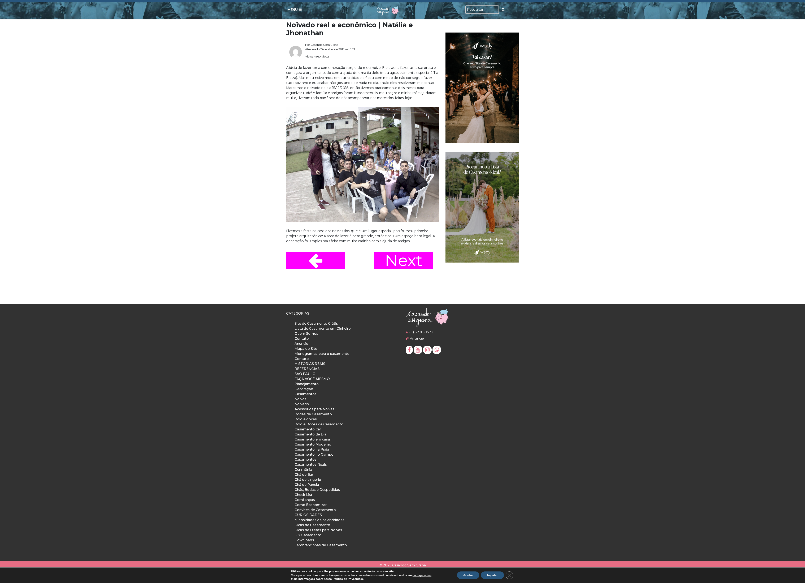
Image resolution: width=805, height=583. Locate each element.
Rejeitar (492, 575)
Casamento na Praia (312, 449)
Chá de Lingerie (308, 480)
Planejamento (307, 384)
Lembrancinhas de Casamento (321, 545)
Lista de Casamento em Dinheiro (323, 329)
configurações (422, 575)
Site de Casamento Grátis (316, 323)
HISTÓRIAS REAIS (310, 364)
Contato (302, 339)
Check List (303, 495)
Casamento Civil (308, 429)
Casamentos (306, 394)
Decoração (304, 389)
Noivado (302, 404)
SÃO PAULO (305, 374)
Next (403, 260)
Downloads (304, 540)
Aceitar (468, 575)
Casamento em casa (312, 439)
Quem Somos (306, 334)
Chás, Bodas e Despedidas (317, 490)
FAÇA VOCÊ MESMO (312, 379)
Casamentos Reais (311, 465)
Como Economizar (311, 505)
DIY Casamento (308, 535)
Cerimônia (303, 470)
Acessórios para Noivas (314, 409)
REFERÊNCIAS (307, 369)
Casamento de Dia (310, 434)
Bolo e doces (306, 419)
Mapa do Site (306, 349)
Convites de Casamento (315, 510)
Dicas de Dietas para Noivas (318, 530)
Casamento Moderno (313, 444)
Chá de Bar (304, 475)
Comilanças (305, 500)
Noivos (300, 399)
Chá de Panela (307, 485)
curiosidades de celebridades (319, 520)
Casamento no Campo (314, 454)
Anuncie (301, 344)
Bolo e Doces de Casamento (319, 424)
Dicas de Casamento (312, 525)
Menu (293, 10)
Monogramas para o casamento (322, 354)
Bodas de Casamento (313, 414)
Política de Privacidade (348, 579)
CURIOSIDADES (308, 515)
